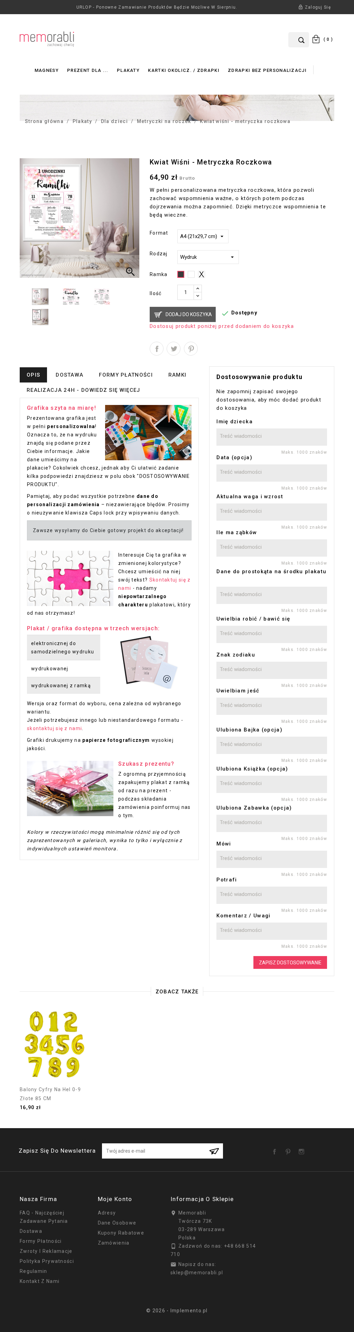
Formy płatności (41, 1241)
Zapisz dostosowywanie (290, 962)
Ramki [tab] (177, 375)
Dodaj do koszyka (189, 314)
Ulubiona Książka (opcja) (252, 769)
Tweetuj (173, 348)
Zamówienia (114, 1243)
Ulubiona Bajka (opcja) (249, 730)
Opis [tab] (33, 375)
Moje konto (115, 1199)
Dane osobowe (117, 1223)
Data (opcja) (234, 457)
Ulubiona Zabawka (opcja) (254, 808)
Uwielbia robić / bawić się (253, 619)
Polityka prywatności (47, 1261)
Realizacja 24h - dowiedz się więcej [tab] (83, 390)
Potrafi (226, 880)
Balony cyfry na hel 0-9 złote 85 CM (50, 1094)
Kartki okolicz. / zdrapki (184, 70)
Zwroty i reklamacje (46, 1251)
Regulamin (33, 1271)
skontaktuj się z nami (54, 728)
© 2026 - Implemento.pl (177, 1310)
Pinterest (190, 348)
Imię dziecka (234, 421)
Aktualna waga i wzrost (249, 496)
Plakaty (128, 70)
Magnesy (47, 70)
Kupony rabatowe (121, 1233)
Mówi (223, 844)
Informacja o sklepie (202, 1199)
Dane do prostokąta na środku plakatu (271, 571)
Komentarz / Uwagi (243, 916)
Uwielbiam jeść (237, 691)
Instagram (303, 1149)
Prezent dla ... (88, 70)
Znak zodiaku (235, 655)
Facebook (276, 1149)
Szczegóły (55, 1079)
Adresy (107, 1213)
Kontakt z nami (39, 1281)
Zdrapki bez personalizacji (267, 70)
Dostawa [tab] (69, 375)
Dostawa (31, 1231)
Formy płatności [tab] (126, 375)
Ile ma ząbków (236, 532)
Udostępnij (156, 348)
